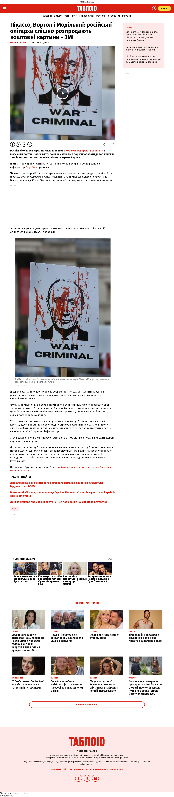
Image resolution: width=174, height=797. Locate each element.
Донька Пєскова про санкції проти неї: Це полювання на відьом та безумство (59, 502)
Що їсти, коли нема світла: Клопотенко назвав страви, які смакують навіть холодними (143, 59)
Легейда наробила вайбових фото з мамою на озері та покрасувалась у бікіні (67, 686)
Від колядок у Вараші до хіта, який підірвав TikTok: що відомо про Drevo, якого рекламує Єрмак (142, 36)
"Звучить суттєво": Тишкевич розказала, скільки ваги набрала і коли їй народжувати (104, 686)
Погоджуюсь (6, 795)
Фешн (67, 16)
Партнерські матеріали (97, 769)
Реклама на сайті (59, 769)
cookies (25, 793)
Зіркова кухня (86, 16)
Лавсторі (100, 16)
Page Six (30, 167)
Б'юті (74, 16)
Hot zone (111, 16)
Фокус (130, 27)
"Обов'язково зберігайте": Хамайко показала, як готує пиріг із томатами (28, 684)
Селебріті (47, 16)
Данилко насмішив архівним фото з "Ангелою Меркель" (142, 48)
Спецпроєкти (124, 16)
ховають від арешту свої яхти (84, 150)
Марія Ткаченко (18, 43)
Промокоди (116, 769)
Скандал (58, 16)
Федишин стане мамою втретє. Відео (104, 636)
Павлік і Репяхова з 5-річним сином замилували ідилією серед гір (67, 638)
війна (14, 509)
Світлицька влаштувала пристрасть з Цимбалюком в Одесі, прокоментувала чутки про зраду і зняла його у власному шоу (145, 687)
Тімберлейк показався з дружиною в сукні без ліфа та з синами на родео (145, 638)
